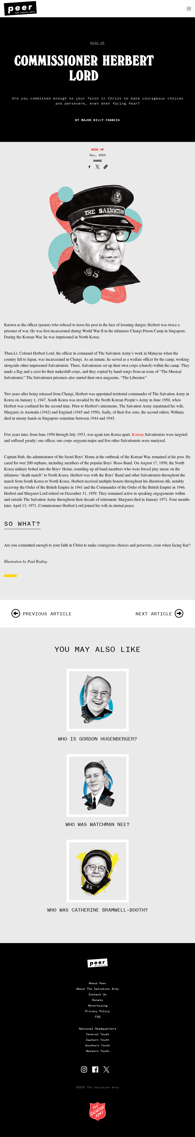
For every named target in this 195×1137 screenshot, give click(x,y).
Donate (97, 1000)
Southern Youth (97, 1045)
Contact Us (97, 994)
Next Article (154, 613)
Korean (138, 434)
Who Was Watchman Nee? (97, 824)
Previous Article (47, 613)
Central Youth (97, 1034)
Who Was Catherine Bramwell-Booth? (97, 910)
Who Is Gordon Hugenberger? (97, 738)
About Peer (97, 983)
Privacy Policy (97, 1011)
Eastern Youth (97, 1040)
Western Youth (97, 1051)
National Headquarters (97, 1029)
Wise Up (97, 42)
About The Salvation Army (97, 989)
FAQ (97, 1017)
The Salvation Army (97, 1111)
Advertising (97, 1005)
